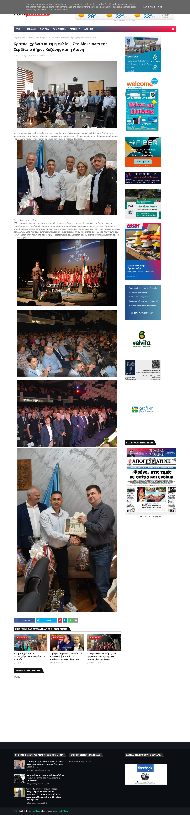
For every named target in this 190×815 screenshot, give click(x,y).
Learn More (149, 7)
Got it (161, 7)
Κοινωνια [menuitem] (31, 29)
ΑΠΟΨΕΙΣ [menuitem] (88, 29)
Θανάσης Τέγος (22, 55)
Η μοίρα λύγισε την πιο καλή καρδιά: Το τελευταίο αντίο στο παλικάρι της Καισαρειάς (45, 778)
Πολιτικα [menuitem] (44, 29)
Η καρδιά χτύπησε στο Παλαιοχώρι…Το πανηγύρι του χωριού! (29, 656)
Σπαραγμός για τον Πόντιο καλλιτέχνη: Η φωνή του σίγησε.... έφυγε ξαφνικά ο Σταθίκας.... (45, 764)
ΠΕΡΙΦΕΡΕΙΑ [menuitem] (75, 29)
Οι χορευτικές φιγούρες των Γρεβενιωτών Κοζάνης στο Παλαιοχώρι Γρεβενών (101, 656)
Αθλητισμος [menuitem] (59, 29)
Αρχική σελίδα (19, 38)
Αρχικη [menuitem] (19, 29)
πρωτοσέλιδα (146, 516)
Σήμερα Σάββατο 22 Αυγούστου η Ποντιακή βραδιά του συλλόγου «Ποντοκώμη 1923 (66, 656)
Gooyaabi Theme (62, 811)
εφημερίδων (157, 516)
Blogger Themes (35, 811)
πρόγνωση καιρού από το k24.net (124, 20)
